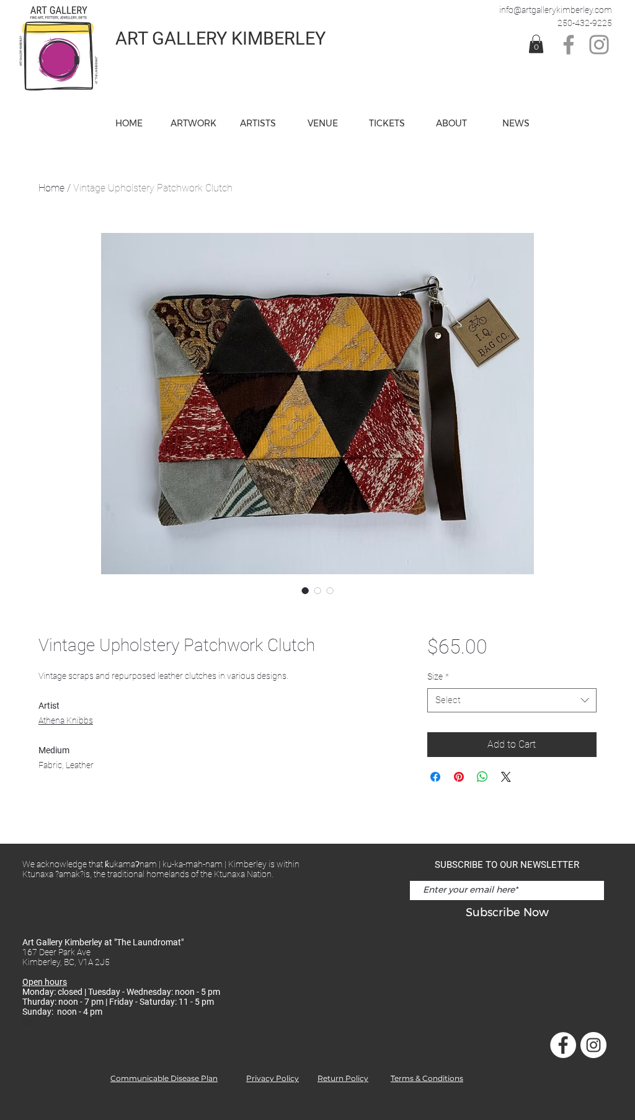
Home (51, 188)
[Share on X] (506, 776)
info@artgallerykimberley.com (555, 10)
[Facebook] (569, 45)
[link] (536, 44)
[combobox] (512, 700)
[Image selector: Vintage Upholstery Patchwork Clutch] (305, 590)
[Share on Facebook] (435, 776)
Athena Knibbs (65, 720)
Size (438, 676)
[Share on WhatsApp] (482, 776)
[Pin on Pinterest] (458, 776)
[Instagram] (599, 45)
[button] (322, 123)
